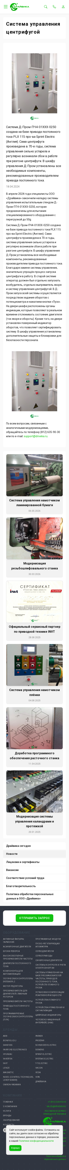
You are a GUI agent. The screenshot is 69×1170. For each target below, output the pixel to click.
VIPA (37, 1077)
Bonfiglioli (9, 1040)
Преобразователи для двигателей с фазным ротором (15, 994)
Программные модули (48, 939)
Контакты (8, 1125)
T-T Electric (41, 1063)
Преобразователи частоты (18, 1001)
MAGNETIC (8, 1072)
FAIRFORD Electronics (15, 1050)
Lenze (6, 1068)
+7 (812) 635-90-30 (57, 1102)
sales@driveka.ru (56, 1106)
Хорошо (15, 1148)
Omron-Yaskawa (12, 1085)
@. (36, 436)
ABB (5, 1036)
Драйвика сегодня (18, 845)
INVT (5, 1063)
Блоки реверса (11, 951)
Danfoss (7, 1045)
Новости (11, 853)
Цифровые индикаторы (48, 1015)
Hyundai (7, 1054)
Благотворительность (21, 886)
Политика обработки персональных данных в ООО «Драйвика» (29, 896)
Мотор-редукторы (13, 986)
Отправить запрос (34, 918)
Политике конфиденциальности (36, 1141)
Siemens (39, 1050)
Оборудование (11, 1120)
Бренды (7, 1116)
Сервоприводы (44, 956)
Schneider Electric (45, 1045)
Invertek (7, 1059)
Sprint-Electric (43, 1054)
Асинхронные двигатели (17, 947)
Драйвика (40, 1082)
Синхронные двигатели (48, 960)
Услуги (7, 1111)
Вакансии (12, 870)
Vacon (39, 1068)
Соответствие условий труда (25, 877)
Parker (39, 1036)
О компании (10, 1106)
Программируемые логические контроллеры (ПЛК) (18, 1016)
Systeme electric (44, 1059)
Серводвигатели (44, 951)
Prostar (39, 1040)
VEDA (38, 1072)
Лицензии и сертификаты (22, 862)
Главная (8, 1102)
